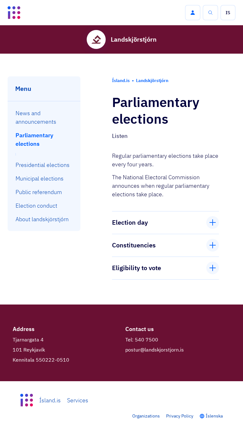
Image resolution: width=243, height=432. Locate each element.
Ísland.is (50, 400)
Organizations (146, 416)
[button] (192, 12)
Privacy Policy (179, 416)
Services (77, 400)
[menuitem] (44, 117)
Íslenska (214, 416)
